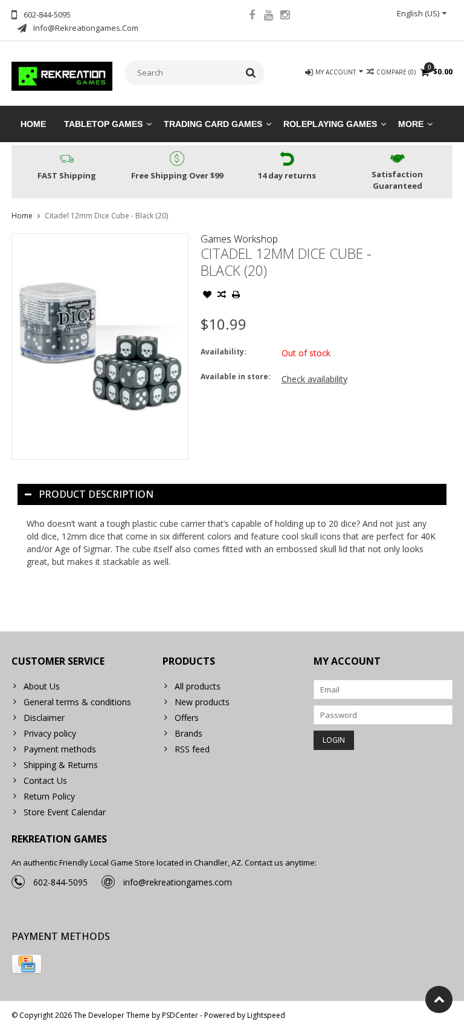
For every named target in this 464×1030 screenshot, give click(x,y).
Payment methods (60, 749)
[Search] (251, 72)
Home (33, 124)
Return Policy (49, 796)
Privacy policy (50, 733)
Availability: (223, 352)
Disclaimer (44, 717)
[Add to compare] (221, 295)
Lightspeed (266, 1015)
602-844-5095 (60, 882)
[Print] (236, 295)
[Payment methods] (26, 964)
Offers (187, 717)
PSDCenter (180, 1015)
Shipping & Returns (61, 765)
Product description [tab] (96, 494)
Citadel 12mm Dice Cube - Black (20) (106, 215)
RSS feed (192, 749)
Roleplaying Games (330, 124)
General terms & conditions (77, 702)
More (411, 124)
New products (202, 702)
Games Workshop (239, 239)
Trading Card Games (213, 124)
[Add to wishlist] (207, 295)
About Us (42, 686)
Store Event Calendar (65, 812)
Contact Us (45, 780)
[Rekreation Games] (62, 75)
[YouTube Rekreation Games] (268, 16)
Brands (188, 733)
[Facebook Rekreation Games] (252, 16)
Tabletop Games (103, 124)
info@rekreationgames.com (177, 882)
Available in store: (236, 376)
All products (198, 686)
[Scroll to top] (439, 999)
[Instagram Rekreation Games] (284, 16)
